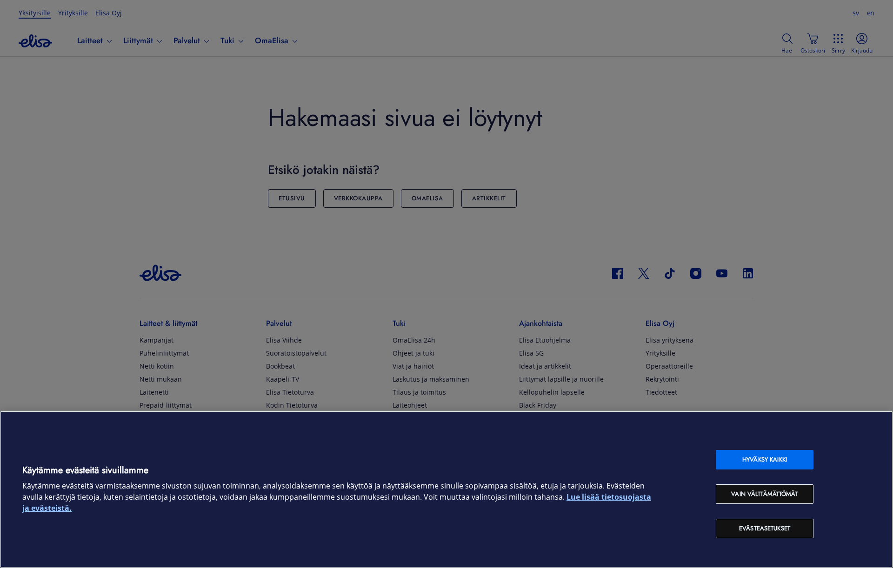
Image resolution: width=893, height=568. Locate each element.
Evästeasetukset (764, 528)
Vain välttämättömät (764, 493)
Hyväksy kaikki (764, 459)
